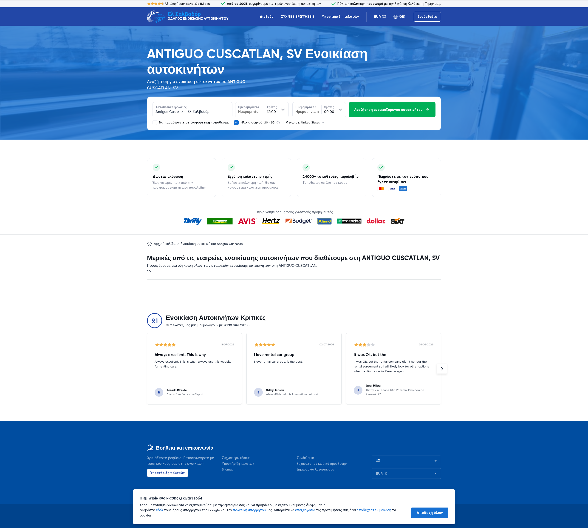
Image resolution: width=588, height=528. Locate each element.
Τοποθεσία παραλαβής (171, 107)
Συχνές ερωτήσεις (236, 458)
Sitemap (227, 469)
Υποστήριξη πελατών (340, 16)
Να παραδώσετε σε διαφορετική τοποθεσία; (193, 122)
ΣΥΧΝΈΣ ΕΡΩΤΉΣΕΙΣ (297, 16)
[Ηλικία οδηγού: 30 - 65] (236, 122)
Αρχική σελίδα (164, 244)
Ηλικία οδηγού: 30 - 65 (257, 122)
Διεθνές (267, 16)
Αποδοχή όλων (430, 512)
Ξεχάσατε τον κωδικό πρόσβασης (322, 464)
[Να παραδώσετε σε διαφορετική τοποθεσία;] (155, 122)
